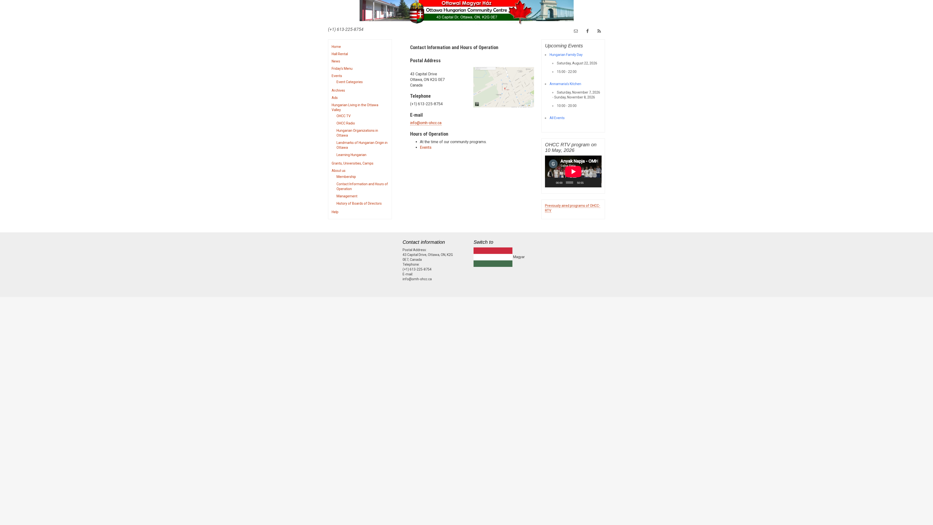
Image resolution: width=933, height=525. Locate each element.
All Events (557, 118)
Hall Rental (340, 54)
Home (336, 47)
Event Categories (350, 82)
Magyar (518, 257)
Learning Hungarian (351, 155)
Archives (338, 90)
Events (337, 76)
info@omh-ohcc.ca (425, 123)
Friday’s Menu (342, 68)
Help (335, 212)
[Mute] (588, 182)
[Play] (551, 182)
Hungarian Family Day (566, 55)
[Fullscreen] (595, 182)
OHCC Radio (346, 123)
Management (347, 196)
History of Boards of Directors (359, 203)
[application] (573, 171)
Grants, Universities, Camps (352, 163)
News (336, 61)
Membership (346, 177)
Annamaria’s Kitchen (565, 84)
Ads (335, 98)
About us (339, 171)
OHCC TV (344, 116)
